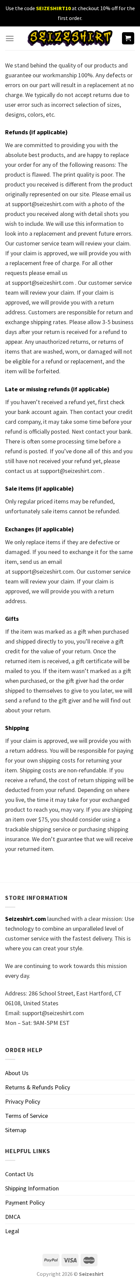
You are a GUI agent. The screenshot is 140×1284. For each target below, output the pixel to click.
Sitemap (15, 1130)
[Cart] (128, 38)
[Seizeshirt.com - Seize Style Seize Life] (70, 38)
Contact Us (19, 1174)
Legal (12, 1231)
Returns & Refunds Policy (37, 1087)
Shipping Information (32, 1188)
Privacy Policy (22, 1101)
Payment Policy (25, 1202)
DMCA (12, 1217)
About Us (17, 1073)
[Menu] (9, 38)
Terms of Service (26, 1116)
